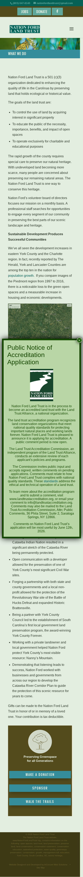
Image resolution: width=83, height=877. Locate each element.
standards (51, 481)
